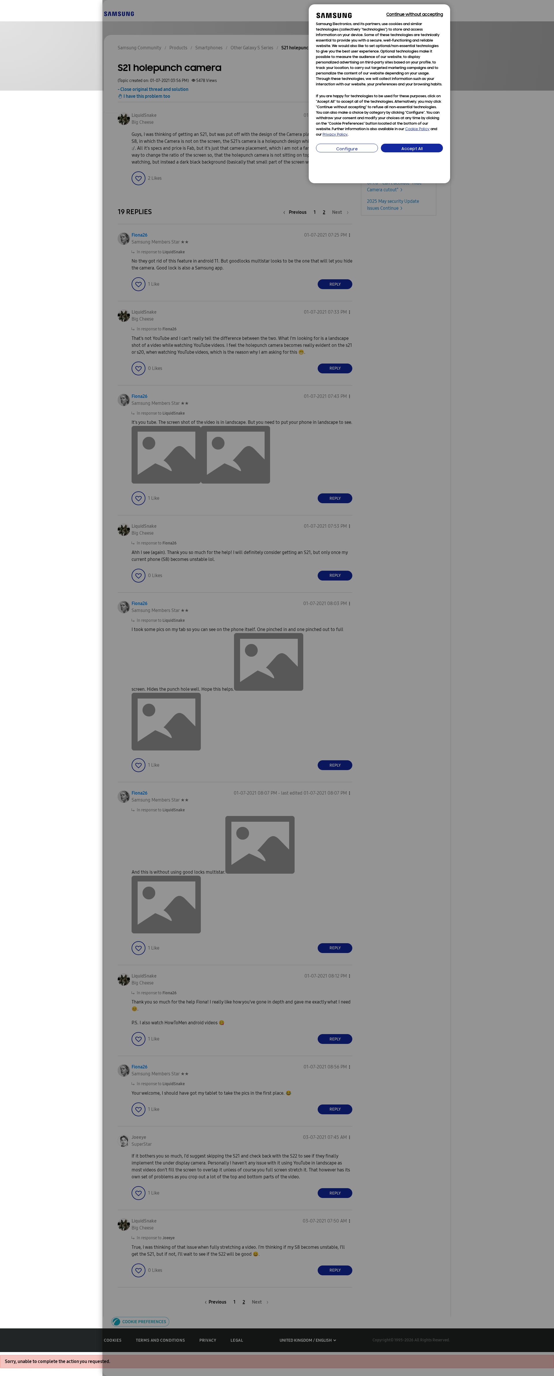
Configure (347, 149)
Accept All (412, 149)
